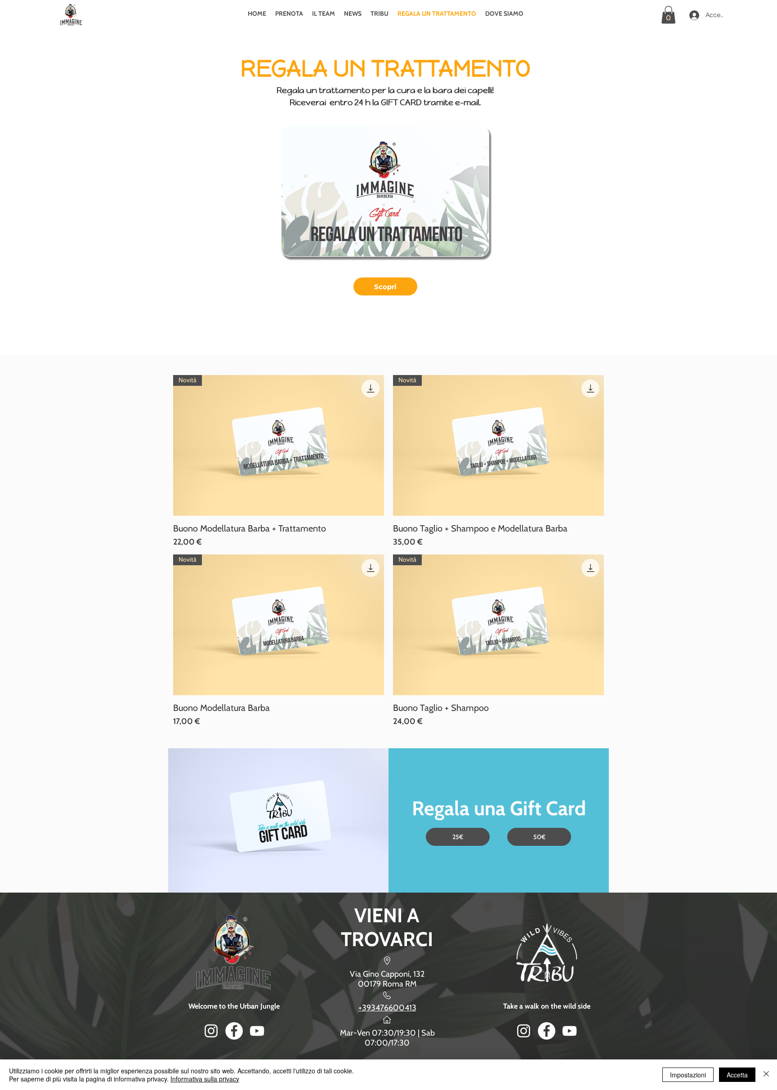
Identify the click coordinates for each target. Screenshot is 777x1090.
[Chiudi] (766, 1075)
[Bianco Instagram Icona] (211, 1031)
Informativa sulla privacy (204, 1078)
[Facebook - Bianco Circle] (234, 1031)
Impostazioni (688, 1074)
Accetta (737, 1074)
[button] (668, 14)
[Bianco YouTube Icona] (257, 1031)
